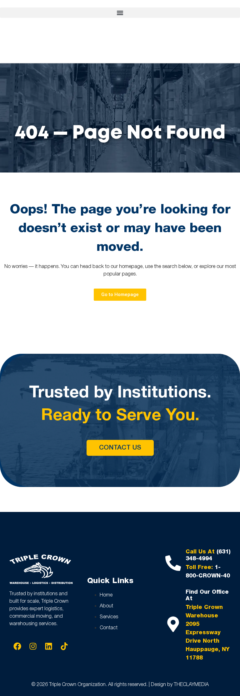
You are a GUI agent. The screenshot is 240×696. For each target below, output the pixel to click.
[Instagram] (33, 646)
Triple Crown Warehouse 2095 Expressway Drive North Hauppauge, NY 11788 (207, 632)
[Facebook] (17, 646)
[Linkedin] (48, 646)
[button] (120, 12)
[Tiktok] (64, 646)
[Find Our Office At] (173, 624)
